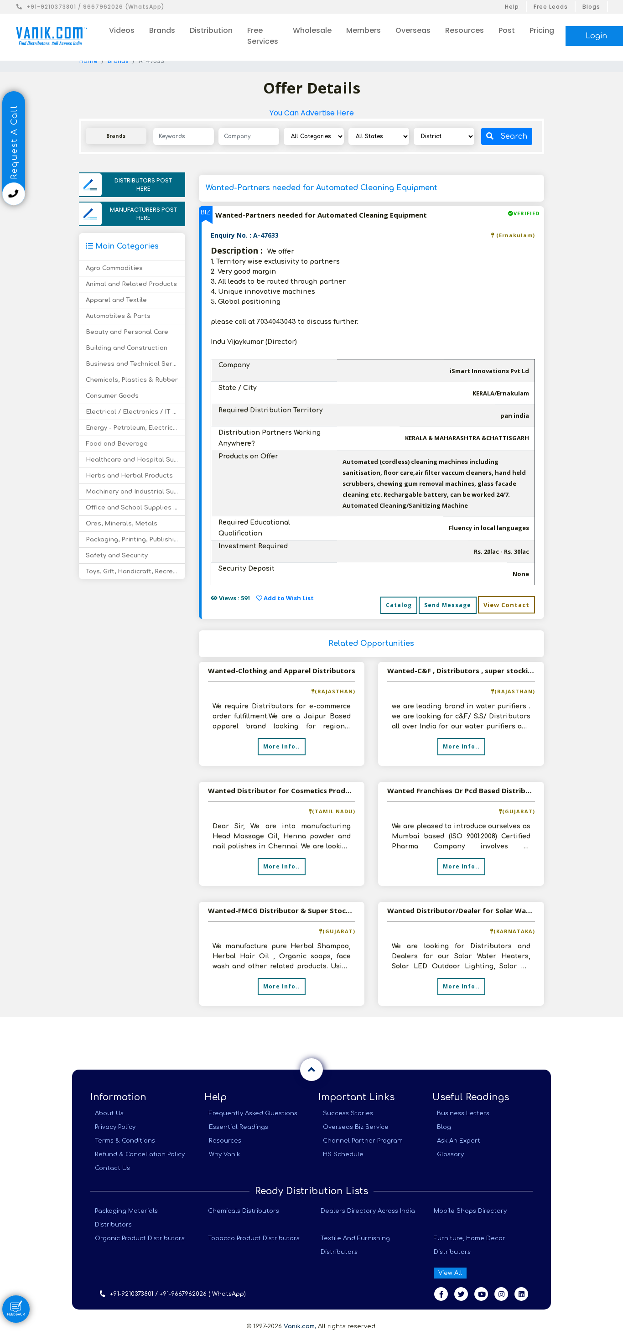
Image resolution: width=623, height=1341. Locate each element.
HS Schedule (343, 1154)
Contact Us (112, 1168)
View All (450, 1273)
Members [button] (363, 30)
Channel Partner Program (363, 1141)
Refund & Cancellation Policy (140, 1154)
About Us (109, 1113)
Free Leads (551, 6)
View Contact (506, 605)
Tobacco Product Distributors (254, 1238)
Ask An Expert (458, 1141)
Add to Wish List (288, 598)
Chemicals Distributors (243, 1211)
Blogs (591, 6)
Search (513, 136)
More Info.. (281, 746)
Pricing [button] (542, 30)
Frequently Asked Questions (253, 1113)
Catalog (399, 605)
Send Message (447, 605)
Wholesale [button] (312, 30)
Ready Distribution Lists (311, 1191)
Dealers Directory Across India (368, 1211)
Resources (225, 1141)
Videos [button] (122, 30)
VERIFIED (527, 213)
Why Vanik (224, 1154)
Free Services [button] (262, 36)
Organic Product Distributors (140, 1238)
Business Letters (463, 1113)
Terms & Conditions (125, 1141)
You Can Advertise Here (312, 113)
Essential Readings (238, 1127)
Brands (118, 61)
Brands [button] (162, 30)
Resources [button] (464, 30)
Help (512, 6)
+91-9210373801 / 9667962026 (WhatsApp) (95, 6)
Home (88, 61)
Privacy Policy (115, 1127)
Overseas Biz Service (356, 1127)
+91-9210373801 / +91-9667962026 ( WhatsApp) (178, 1294)
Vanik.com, (300, 1326)
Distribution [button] (211, 30)
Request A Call (14, 143)
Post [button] (506, 30)
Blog (444, 1127)
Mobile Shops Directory (470, 1211)
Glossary (450, 1154)
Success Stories (348, 1113)
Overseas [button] (413, 30)
